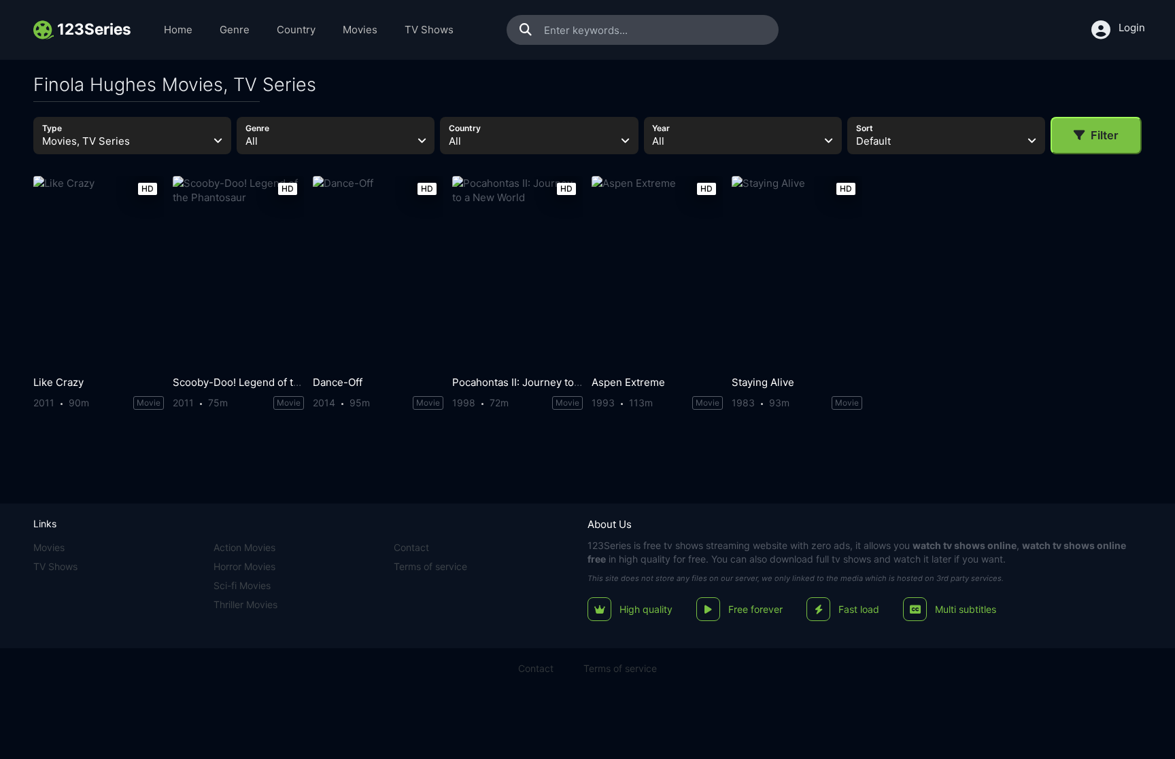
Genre (235, 29)
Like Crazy (58, 382)
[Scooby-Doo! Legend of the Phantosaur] (238, 273)
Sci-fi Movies (242, 585)
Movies (360, 29)
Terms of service (430, 566)
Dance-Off (337, 382)
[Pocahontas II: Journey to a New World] (517, 273)
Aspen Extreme (628, 382)
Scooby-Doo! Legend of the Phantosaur (268, 382)
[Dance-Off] (378, 273)
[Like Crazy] (98, 273)
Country (296, 29)
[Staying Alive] (797, 273)
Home (178, 29)
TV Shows (429, 29)
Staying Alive (763, 382)
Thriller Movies (245, 604)
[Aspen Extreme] (657, 273)
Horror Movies (244, 566)
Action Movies (244, 547)
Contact (411, 547)
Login (1132, 27)
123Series (609, 545)
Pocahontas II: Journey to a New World (544, 382)
